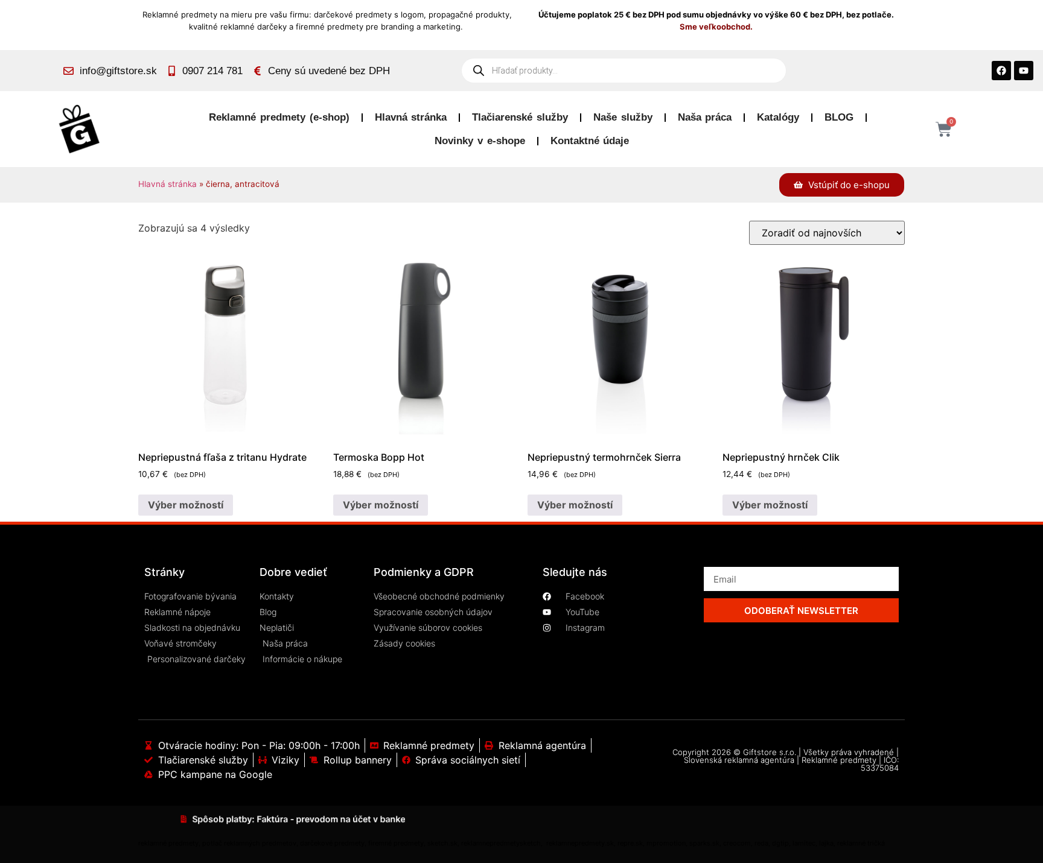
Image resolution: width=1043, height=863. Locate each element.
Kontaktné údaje (590, 141)
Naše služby (622, 117)
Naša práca (705, 117)
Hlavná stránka (411, 117)
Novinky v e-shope (480, 141)
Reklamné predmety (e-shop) (279, 117)
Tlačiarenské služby (520, 117)
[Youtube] (1023, 70)
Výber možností (185, 505)
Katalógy (778, 117)
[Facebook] (1001, 70)
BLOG (839, 117)
